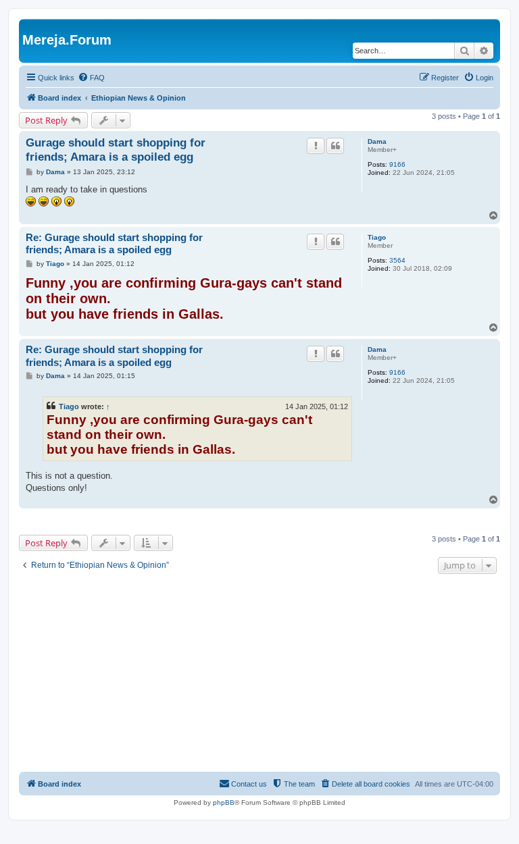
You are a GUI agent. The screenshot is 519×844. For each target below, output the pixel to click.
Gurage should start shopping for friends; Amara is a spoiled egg (115, 149)
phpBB (223, 802)
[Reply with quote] (335, 146)
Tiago (377, 237)
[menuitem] (91, 78)
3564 (397, 260)
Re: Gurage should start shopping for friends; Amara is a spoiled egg (114, 244)
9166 (397, 164)
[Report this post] (315, 146)
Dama (377, 141)
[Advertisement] (259, 674)
